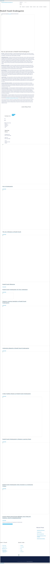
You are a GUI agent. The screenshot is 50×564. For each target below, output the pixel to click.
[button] (47, 6)
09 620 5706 (7, 118)
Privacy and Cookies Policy (30, 561)
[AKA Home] (18, 554)
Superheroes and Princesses (41, 530)
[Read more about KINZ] (18, 555)
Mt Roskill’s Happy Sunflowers (41, 538)
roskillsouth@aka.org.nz (8, 121)
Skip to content (2, 0)
